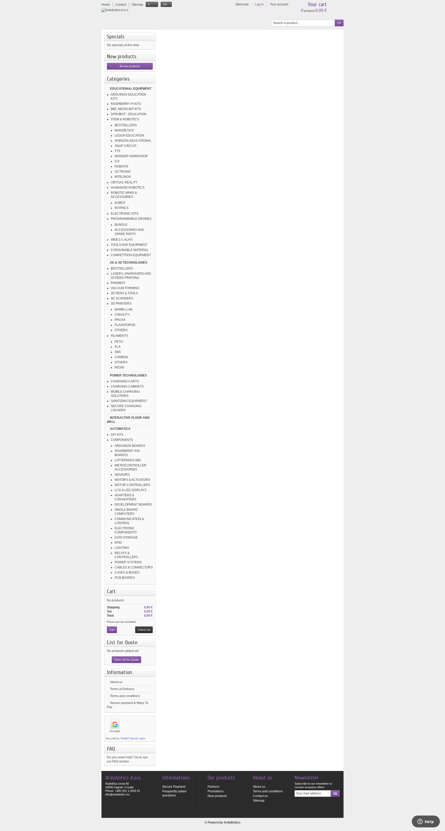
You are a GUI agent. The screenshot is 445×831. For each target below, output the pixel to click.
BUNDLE (121, 224)
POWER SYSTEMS (128, 562)
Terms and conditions (125, 696)
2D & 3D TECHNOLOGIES (128, 262)
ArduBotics (232, 822)
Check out (144, 629)
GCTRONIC (123, 171)
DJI (117, 161)
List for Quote (122, 642)
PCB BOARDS (125, 578)
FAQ (111, 748)
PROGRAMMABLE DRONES (131, 219)
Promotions (216, 791)
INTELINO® (123, 177)
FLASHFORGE (125, 325)
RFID (118, 542)
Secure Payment (173, 786)
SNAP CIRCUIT (125, 146)
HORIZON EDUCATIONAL (133, 140)
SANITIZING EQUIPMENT (129, 401)
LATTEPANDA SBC (128, 460)
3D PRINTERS (121, 303)
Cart (111, 591)
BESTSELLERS (126, 125)
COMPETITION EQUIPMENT (131, 255)
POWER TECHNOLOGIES (128, 375)
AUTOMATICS (120, 429)
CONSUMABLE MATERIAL (130, 250)
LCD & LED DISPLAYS (131, 490)
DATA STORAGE (126, 537)
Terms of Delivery (122, 689)
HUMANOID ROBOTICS (127, 187)
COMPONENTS (122, 440)
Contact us (260, 796)
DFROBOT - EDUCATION (128, 114)
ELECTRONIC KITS (124, 213)
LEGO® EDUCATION (129, 135)
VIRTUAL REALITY (124, 182)
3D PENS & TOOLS (124, 293)
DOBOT (120, 203)
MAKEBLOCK (124, 130)
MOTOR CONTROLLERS (132, 485)
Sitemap (258, 800)
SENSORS (122, 474)
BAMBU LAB (123, 309)
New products (121, 56)
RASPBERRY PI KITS (126, 104)
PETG (119, 341)
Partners (213, 786)
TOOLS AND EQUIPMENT (129, 245)
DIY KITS (117, 435)
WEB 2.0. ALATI (121, 239)
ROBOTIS (121, 166)
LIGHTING (122, 548)
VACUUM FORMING (125, 288)
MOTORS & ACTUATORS (132, 480)
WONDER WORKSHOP (131, 156)
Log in (259, 4)
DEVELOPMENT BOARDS (133, 504)
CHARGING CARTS (125, 381)
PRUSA (120, 320)
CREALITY (122, 314)
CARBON (121, 357)
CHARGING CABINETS (127, 386)
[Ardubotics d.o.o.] (115, 10)
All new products (129, 66)
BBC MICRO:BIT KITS (126, 109)
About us (116, 682)
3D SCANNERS (122, 298)
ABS (118, 352)
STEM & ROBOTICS (125, 119)
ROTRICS (122, 208)
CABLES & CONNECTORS (134, 567)
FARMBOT (118, 283)
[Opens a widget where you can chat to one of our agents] (426, 822)
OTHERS (121, 330)
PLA (118, 347)
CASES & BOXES (127, 572)
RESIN (119, 367)
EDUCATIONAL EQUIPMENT (130, 88)
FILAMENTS (119, 336)
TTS (117, 151)
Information (119, 672)
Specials (115, 36)
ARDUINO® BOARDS (130, 446)
